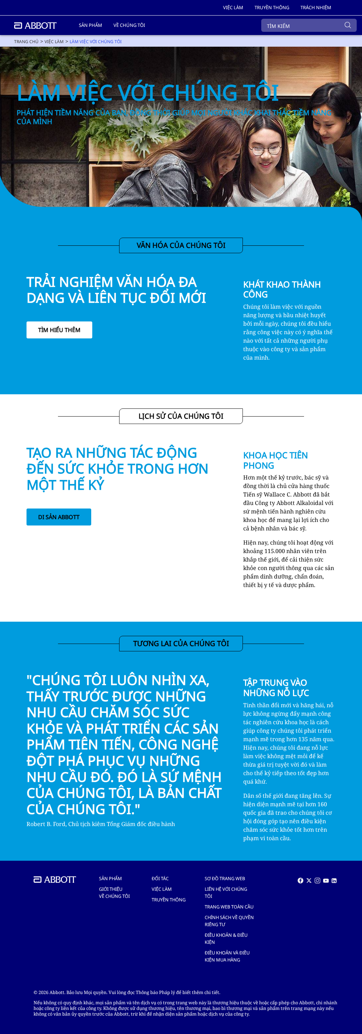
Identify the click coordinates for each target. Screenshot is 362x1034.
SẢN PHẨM (110, 878)
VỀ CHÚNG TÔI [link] (129, 25)
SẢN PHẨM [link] (90, 25)
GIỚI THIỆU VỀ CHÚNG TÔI (114, 892)
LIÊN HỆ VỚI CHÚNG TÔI (226, 892)
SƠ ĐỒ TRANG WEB (225, 878)
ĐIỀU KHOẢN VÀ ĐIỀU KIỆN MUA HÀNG (227, 956)
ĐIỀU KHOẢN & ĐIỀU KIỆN (226, 938)
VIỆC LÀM (162, 889)
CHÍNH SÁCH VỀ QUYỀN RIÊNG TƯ (229, 921)
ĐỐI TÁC (160, 878)
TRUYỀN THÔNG (169, 899)
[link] (26, 42)
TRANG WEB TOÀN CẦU (229, 907)
